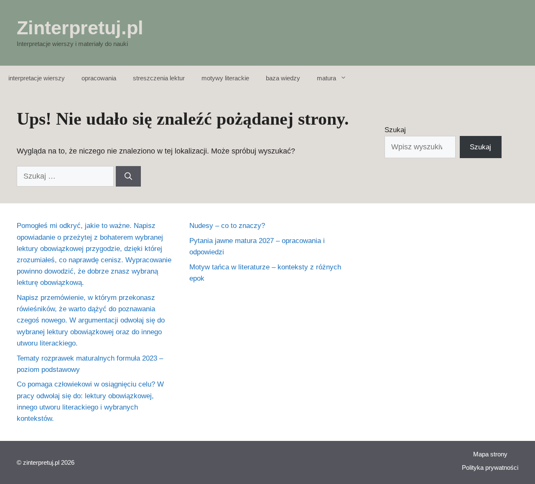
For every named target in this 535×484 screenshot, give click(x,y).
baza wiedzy (283, 78)
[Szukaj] (128, 176)
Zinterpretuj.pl (80, 27)
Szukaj (395, 130)
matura (326, 78)
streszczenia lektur (159, 78)
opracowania (99, 78)
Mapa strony (490, 454)
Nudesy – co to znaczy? (227, 226)
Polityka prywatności (490, 467)
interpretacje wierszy (36, 78)
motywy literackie (225, 78)
